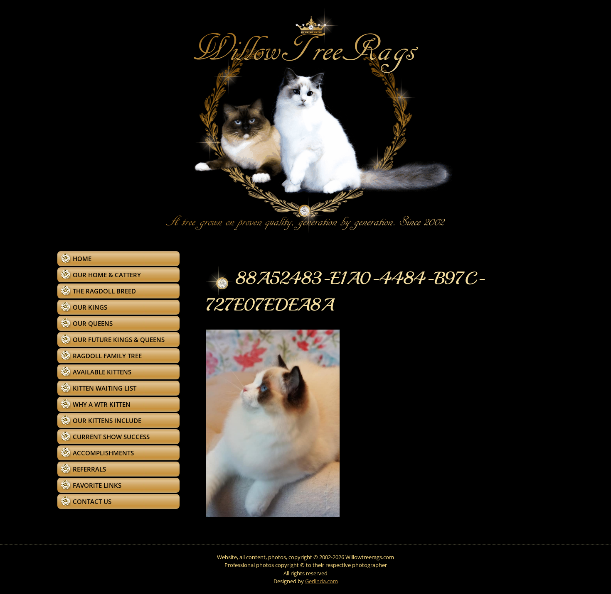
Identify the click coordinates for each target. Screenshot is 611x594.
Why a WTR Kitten (102, 404)
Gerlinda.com (321, 581)
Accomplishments (103, 453)
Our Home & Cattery (107, 275)
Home (82, 258)
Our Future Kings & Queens (119, 339)
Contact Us (92, 501)
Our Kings (90, 307)
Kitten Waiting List (104, 388)
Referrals (89, 469)
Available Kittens (102, 372)
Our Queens (93, 323)
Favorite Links (97, 485)
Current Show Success (111, 437)
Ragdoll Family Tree (107, 356)
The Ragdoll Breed (104, 291)
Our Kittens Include (107, 420)
